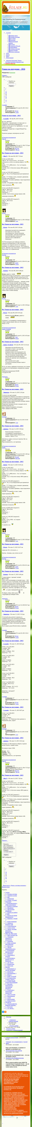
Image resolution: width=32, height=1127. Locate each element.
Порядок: (6, 850)
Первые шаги (17, 1092)
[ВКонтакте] (3, 1012)
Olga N (4, 139)
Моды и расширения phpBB (13, 1113)
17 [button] (6, 96)
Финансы (7, 1101)
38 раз (16, 384)
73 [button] (6, 100)
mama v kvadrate (6, 329)
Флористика (12, 1103)
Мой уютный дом (20, 1100)
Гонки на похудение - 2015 (11, 115)
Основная (7, 1092)
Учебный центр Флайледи (7, 17)
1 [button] (5, 89)
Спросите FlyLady (17, 1097)
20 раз (16, 111)
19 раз (17, 264)
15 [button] (6, 93)
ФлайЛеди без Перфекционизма (15, 1058)
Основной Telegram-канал (14, 1086)
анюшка (4, 416)
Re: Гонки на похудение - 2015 (12, 153)
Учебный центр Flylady (11, 1037)
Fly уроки (21, 1094)
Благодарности (9, 1107)
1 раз (16, 422)
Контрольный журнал (20, 1095)
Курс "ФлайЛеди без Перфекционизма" (14, 19)
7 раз (16, 337)
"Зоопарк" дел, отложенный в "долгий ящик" (16, 1042)
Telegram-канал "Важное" (13, 1088)
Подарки (21, 1103)
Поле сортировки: (8, 847)
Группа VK (7, 1089)
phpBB (21, 1110)
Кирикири (12, 72)
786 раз (17, 150)
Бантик (4, 255)
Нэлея (3, 213)
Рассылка (7, 1095)
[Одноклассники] (5, 1012)
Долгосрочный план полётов (14, 1050)
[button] (5, 79)
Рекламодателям (10, 1109)
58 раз (17, 338)
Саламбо (4, 105)
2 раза (17, 112)
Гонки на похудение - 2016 (13, 69)
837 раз (17, 148)
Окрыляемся (8, 1098)
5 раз (16, 221)
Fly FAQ (7, 1097)
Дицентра (5, 376)
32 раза (17, 457)
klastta (3, 447)
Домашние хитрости (11, 1104)
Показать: (6, 844)
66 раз (17, 386)
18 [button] (6, 98)
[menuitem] (13, 35)
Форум (16, 1106)
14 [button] (6, 92)
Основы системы (10, 1094)
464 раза (17, 458)
